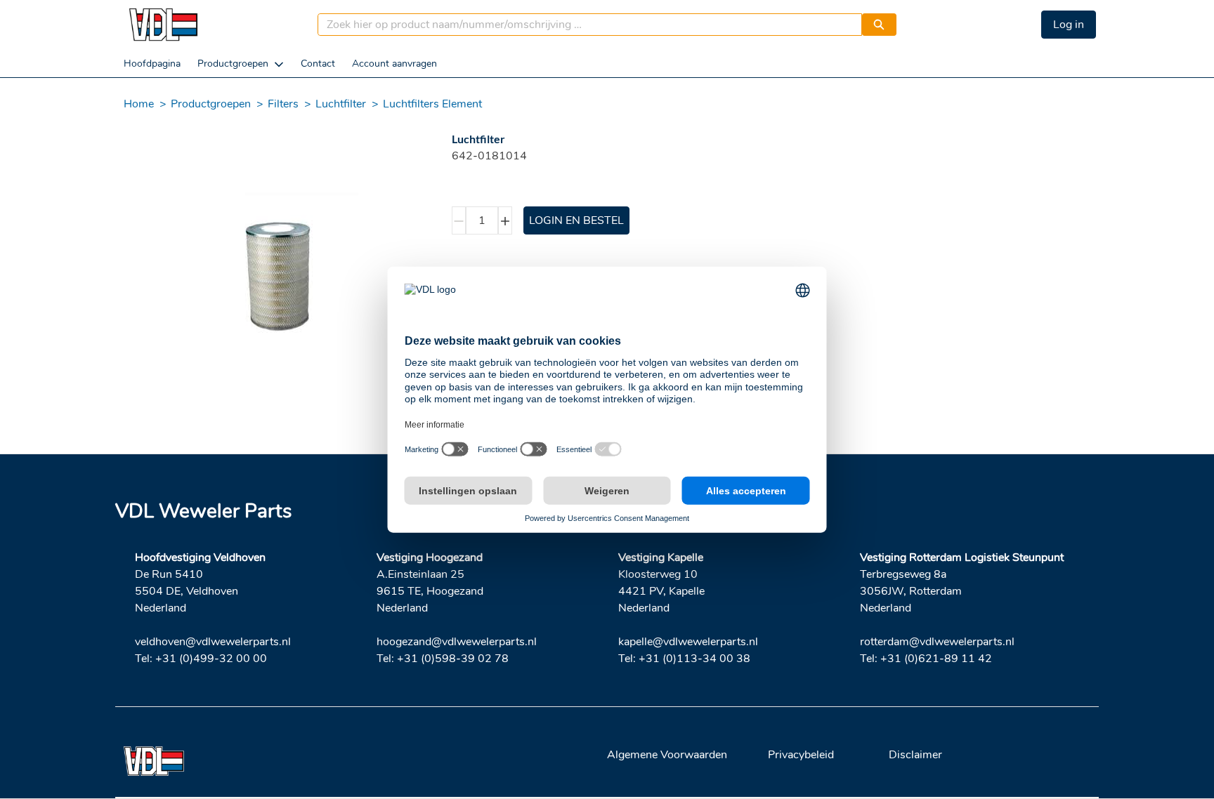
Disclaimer (915, 754)
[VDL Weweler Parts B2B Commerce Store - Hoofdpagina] (163, 24)
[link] (152, 63)
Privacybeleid (801, 754)
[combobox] (584, 24)
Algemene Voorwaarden (667, 754)
